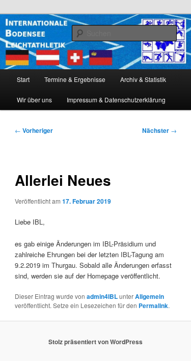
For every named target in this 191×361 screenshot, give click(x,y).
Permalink (153, 305)
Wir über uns (34, 99)
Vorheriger (34, 130)
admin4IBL (102, 296)
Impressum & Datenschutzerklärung (116, 99)
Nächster (159, 130)
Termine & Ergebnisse (74, 79)
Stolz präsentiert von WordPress (95, 341)
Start (23, 79)
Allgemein (149, 296)
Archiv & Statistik (143, 79)
